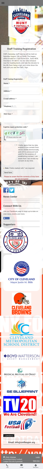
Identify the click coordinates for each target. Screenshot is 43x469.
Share (7, 218)
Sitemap (13, 457)
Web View (36, 461)
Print (7, 457)
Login (38, 457)
